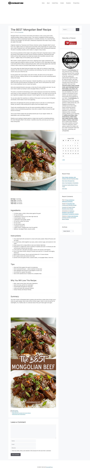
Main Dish (16, 411)
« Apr (63, 159)
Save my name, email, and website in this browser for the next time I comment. (31, 450)
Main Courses (15, 410)
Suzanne (64, 207)
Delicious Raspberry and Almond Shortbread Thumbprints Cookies (70, 212)
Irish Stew (64, 188)
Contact (62, 3)
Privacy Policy (76, 3)
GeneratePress (49, 467)
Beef (13, 411)
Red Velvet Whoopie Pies (68, 180)
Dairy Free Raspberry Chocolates (70, 183)
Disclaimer (68, 3)
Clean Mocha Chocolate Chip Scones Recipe (21, 413)
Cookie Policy (55, 3)
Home (43, 3)
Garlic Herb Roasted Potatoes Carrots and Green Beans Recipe (70, 217)
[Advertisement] (45, 15)
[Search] (77, 29)
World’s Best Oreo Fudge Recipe (18, 414)
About (48, 3)
